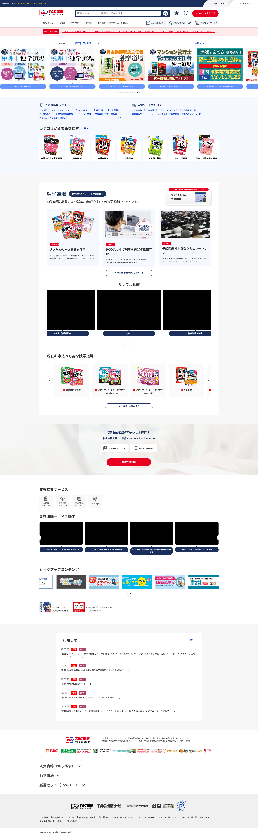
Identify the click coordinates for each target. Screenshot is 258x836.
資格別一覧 (153, 110)
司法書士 (43, 117)
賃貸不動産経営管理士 (65, 114)
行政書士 (115, 114)
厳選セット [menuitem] (70, 23)
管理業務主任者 (102, 114)
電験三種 (63, 117)
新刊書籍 (101, 23)
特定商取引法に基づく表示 (63, 817)
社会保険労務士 (98, 110)
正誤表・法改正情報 (170, 114)
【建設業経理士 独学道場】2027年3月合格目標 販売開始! (102, 43)
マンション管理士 (85, 114)
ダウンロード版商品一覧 (170, 110)
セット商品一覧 (139, 110)
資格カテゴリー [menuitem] (48, 23)
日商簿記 (43, 110)
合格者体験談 (122, 23)
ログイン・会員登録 (205, 13)
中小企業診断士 (114, 110)
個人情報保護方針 (87, 817)
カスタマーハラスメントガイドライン (161, 817)
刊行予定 (111, 23)
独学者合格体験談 (146, 448)
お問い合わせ (70, 821)
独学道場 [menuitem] (89, 23)
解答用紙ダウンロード (191, 114)
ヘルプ (58, 821)
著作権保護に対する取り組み (196, 817)
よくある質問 (45, 821)
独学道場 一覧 (190, 110)
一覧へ (198, 43)
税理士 (86, 110)
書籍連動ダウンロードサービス (145, 114)
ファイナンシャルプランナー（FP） (65, 110)
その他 (120, 118)
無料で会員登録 (129, 461)
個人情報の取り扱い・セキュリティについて (120, 817)
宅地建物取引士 (46, 114)
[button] (118, 92)
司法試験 (53, 117)
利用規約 (43, 817)
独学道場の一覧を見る (129, 406)
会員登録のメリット (117, 448)
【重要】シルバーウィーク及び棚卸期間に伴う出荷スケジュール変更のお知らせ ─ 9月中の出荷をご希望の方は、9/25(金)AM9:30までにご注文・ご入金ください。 (138, 31)
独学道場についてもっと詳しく (129, 272)
